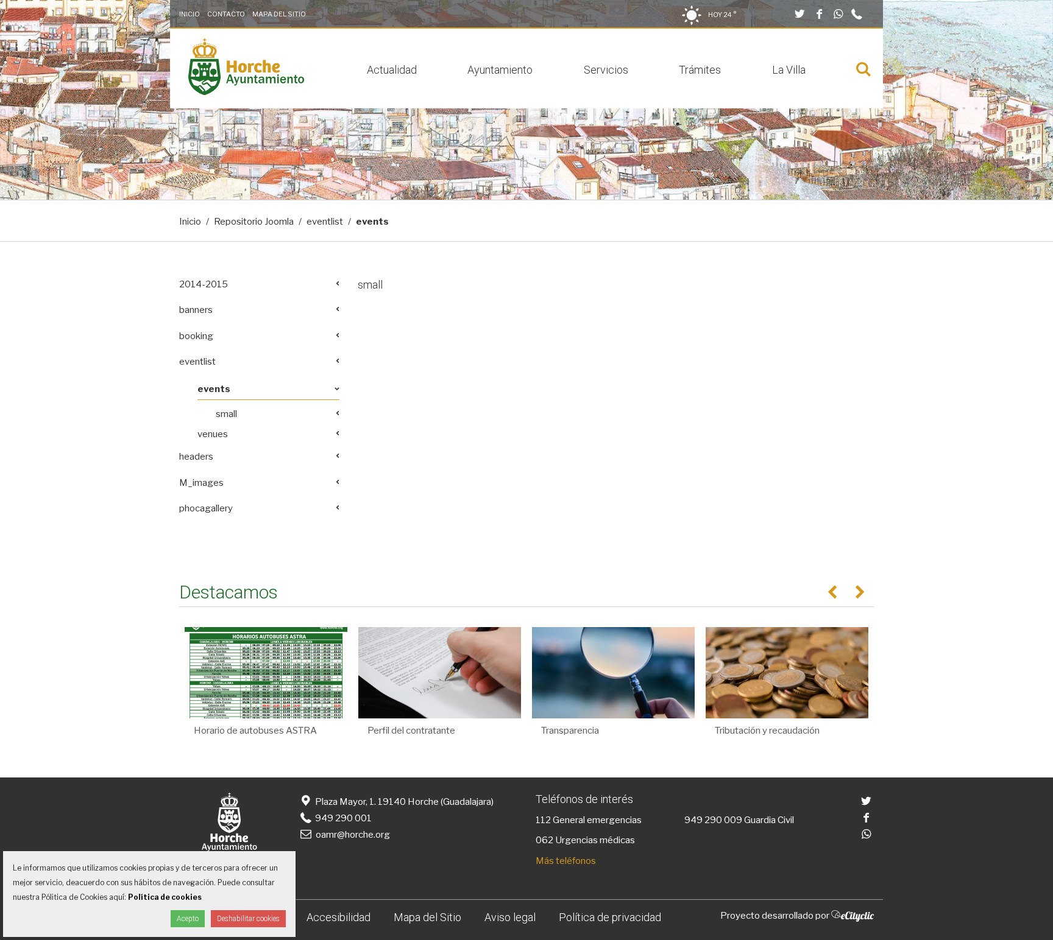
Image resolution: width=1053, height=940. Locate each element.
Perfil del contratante (411, 730)
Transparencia (570, 730)
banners (196, 309)
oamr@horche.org (353, 834)
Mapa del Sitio (279, 14)
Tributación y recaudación (767, 730)
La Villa (789, 69)
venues (212, 434)
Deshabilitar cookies (248, 918)
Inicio (189, 14)
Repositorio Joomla (254, 221)
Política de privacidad (610, 917)
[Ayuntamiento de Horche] (246, 91)
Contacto (226, 14)
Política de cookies (165, 897)
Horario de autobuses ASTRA (255, 730)
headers (196, 456)
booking (196, 336)
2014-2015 (203, 284)
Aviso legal (510, 917)
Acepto (188, 918)
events (213, 389)
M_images (201, 482)
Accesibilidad (338, 917)
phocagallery (206, 508)
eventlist (325, 221)
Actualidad (392, 69)
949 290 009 (713, 820)
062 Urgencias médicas (585, 840)
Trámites (700, 69)
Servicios (606, 69)
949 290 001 (342, 818)
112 (543, 820)
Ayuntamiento (500, 69)
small (370, 284)
